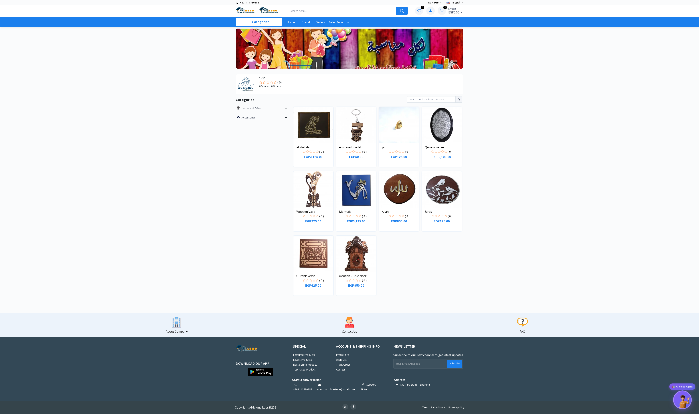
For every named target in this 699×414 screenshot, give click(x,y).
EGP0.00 (454, 10)
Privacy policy (456, 407)
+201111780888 (249, 2)
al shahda (302, 147)
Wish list (341, 359)
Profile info (342, 354)
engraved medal (350, 147)
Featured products (304, 354)
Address (340, 369)
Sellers (320, 22)
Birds (428, 212)
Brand (305, 22)
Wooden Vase (305, 212)
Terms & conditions (433, 407)
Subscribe (455, 363)
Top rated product (304, 369)
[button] (260, 372)
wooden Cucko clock (353, 276)
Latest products (302, 359)
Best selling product (305, 364)
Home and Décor (252, 108)
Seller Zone (336, 22)
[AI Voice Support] (682, 401)
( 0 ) (321, 151)
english (456, 2)
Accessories (249, 117)
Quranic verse (434, 147)
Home (291, 22)
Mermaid (345, 212)
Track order (343, 364)
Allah (385, 212)
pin (384, 147)
